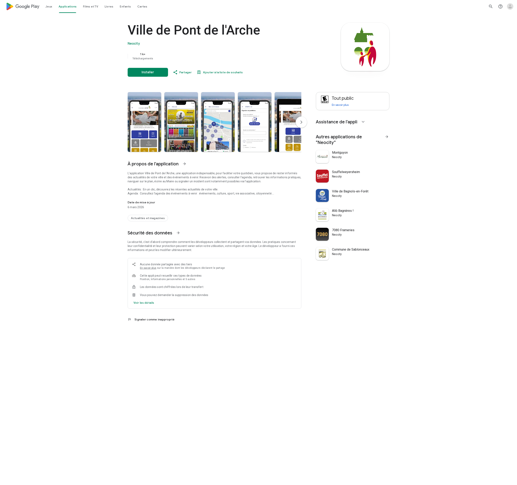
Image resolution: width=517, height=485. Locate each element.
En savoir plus (148, 268)
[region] (208, 56)
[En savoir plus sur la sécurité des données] (144, 303)
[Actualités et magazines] (148, 218)
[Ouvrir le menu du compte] (510, 6)
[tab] (48, 6)
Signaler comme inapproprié (151, 319)
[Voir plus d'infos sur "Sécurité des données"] (178, 233)
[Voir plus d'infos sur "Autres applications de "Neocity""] (387, 137)
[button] (144, 122)
